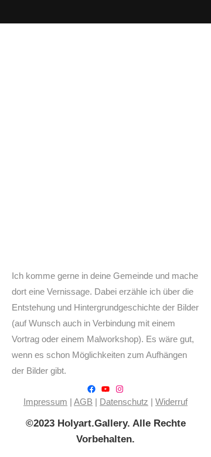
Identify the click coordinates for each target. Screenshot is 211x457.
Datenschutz (124, 402)
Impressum (45, 402)
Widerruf (171, 402)
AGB (83, 402)
